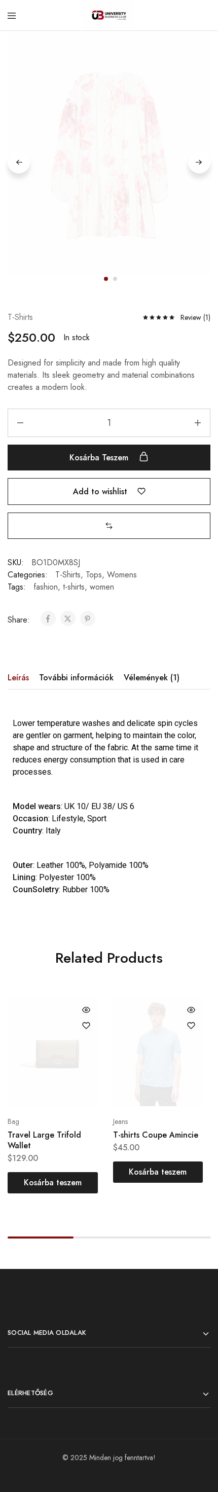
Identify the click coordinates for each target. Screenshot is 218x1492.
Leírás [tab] (18, 677)
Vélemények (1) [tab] (151, 677)
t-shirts (74, 587)
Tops (94, 574)
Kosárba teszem (100, 457)
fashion (45, 587)
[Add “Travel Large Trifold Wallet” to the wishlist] (86, 1026)
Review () (195, 317)
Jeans (120, 1121)
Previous (19, 162)
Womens (122, 574)
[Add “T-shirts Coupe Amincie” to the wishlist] (191, 1026)
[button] (109, 525)
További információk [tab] (76, 677)
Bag (13, 1121)
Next (199, 162)
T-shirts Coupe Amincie (155, 1135)
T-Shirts (20, 317)
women (102, 587)
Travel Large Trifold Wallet (44, 1140)
